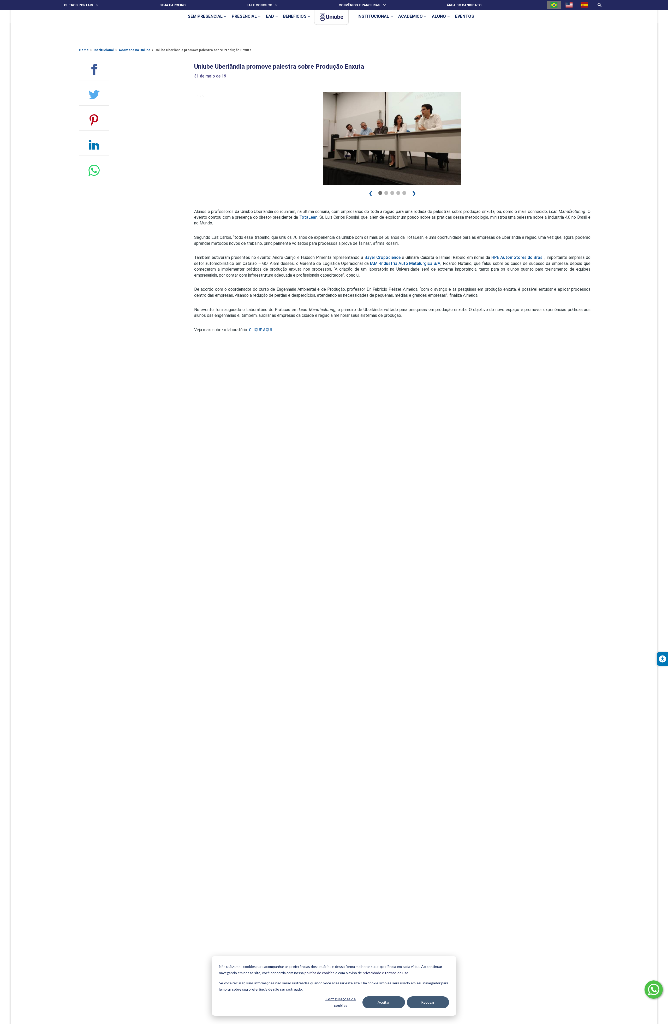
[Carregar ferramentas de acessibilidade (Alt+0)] (662, 659)
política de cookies (320, 973)
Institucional (104, 50)
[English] (569, 5)
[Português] (554, 5)
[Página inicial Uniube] (331, 17)
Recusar (427, 1002)
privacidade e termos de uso (385, 973)
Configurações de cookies (340, 1002)
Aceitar (384, 1002)
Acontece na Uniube (134, 50)
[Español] (584, 5)
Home (84, 50)
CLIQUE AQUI (260, 330)
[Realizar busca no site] (599, 5)
